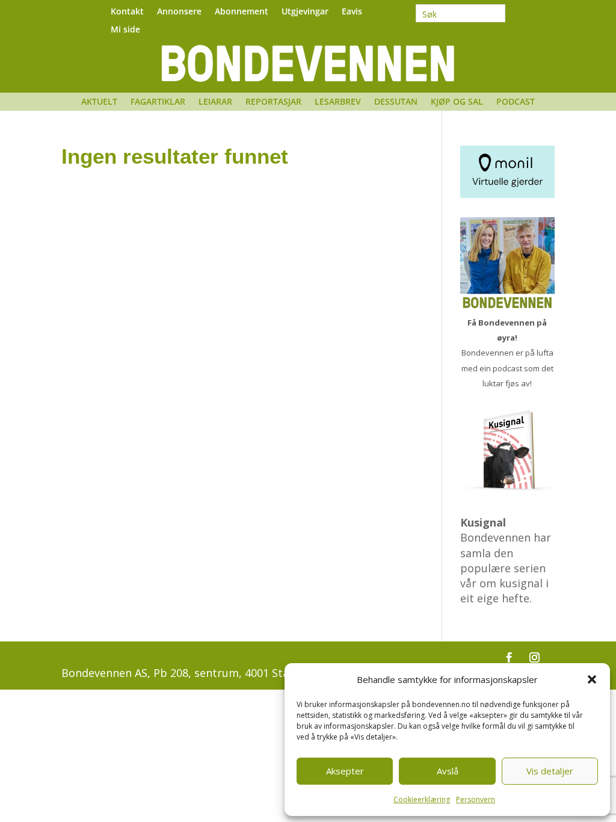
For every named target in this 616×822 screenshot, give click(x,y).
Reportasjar (273, 102)
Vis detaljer (549, 771)
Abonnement (241, 12)
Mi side (125, 30)
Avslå (447, 771)
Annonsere (179, 12)
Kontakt (127, 12)
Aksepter (345, 771)
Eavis (352, 12)
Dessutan (395, 102)
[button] (592, 679)
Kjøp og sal (457, 102)
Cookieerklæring (421, 799)
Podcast (515, 102)
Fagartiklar (158, 102)
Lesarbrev (338, 102)
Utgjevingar (305, 12)
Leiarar (215, 102)
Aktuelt (99, 102)
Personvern (475, 799)
